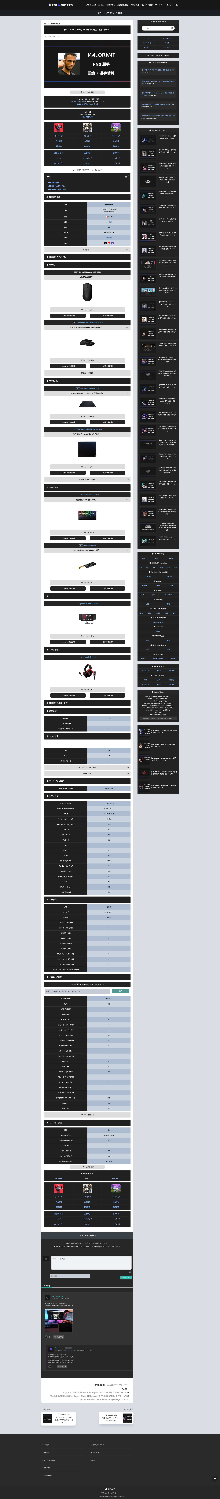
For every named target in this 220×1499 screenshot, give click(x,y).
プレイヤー (124, 1385)
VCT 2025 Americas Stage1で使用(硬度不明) (86, 393)
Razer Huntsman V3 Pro (90, 495)
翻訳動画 (59, 146)
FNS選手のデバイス (57, 186)
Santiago (148, 576)
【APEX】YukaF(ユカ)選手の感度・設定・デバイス (167, 220)
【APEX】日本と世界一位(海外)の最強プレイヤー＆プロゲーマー (167, 346)
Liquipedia (109, 238)
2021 (141, 567)
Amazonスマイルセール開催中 (111, 13)
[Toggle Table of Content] (125, 177)
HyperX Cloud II (90, 657)
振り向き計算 (147, 5)
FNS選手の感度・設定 (57, 189)
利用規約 (46, 1445)
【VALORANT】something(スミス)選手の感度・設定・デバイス (167, 166)
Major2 (173, 659)
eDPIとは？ (87, 773)
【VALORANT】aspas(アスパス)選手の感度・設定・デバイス (167, 414)
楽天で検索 (107, 316)
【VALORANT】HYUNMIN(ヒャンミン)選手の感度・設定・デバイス (167, 429)
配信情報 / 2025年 (86, 277)
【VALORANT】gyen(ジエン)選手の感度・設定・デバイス (167, 151)
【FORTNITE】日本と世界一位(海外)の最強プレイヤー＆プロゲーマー (167, 290)
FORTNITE (110, 5)
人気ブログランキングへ (98, 1445)
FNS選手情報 (54, 183)
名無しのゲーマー (67, 1350)
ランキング (58, 136)
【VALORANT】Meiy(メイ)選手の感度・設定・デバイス (167, 137)
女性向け (171, 680)
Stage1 (158, 585)
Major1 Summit (158, 659)
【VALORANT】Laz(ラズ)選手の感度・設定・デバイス (167, 192)
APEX (101, 5)
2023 (154, 567)
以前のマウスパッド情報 (87, 479)
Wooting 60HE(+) (89, 545)
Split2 (153, 595)
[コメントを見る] (215, 1479)
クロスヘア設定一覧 (87, 1115)
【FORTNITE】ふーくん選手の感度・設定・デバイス (167, 496)
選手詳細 (86, 250)
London (169, 576)
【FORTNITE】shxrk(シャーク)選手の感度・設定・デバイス (167, 538)
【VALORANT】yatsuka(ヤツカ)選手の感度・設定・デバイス (167, 317)
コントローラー (59, 163)
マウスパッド (87, 158)
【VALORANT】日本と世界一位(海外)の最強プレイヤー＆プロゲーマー (167, 263)
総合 (143, 558)
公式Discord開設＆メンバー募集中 (87, 104)
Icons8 (93, 1460)
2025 (168, 567)
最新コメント (58, 153)
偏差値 (171, 558)
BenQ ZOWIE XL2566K (90, 603)
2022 (147, 567)
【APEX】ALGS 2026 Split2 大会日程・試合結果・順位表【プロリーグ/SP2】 (167, 470)
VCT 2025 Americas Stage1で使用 (86, 550)
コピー (120, 991)
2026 (175, 567)
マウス (58, 158)
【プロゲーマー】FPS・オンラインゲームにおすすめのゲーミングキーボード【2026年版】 (167, 442)
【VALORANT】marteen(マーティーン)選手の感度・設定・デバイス (167, 359)
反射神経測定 (122, 5)
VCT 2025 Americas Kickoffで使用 (86, 434)
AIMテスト (135, 5)
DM (78, 101)
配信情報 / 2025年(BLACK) (86, 500)
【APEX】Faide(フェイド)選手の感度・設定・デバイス (157, 104)
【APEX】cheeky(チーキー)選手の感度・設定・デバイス (167, 234)
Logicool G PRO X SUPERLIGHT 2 (90, 322)
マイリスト (159, 5)
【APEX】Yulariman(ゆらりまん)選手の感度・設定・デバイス (167, 275)
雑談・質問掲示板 (87, 117)
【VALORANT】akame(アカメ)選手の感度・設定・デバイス (167, 206)
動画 (156, 558)
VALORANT (91, 5)
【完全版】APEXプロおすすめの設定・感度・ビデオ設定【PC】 (167, 180)
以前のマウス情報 (87, 373)
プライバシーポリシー (50, 1460)
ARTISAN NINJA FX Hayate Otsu (89, 429)
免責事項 (46, 1452)
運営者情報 (47, 1467)
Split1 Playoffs (158, 622)
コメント (73, 101)
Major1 (143, 659)
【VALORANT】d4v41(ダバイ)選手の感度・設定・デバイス (167, 386)
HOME (111, 1489)
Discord (83, 101)
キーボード (116, 158)
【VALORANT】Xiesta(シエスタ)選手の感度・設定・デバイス (167, 331)
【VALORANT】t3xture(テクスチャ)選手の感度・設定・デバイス (167, 456)
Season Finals (168, 595)
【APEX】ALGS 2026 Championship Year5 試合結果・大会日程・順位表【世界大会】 (167, 526)
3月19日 (67, 1392)
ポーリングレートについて (87, 767)
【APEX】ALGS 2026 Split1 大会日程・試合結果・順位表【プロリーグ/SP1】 (167, 373)
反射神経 (87, 153)
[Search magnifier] (172, 28)
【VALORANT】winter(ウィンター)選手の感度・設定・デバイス (167, 304)
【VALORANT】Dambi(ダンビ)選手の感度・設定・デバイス (167, 483)
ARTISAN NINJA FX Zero (89, 388)
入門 (158, 680)
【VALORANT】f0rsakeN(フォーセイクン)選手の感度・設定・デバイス (167, 401)
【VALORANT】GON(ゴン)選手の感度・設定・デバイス (167, 248)
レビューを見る (88, 310)
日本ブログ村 (95, 1452)
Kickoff (144, 585)
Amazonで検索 (67, 316)
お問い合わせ (47, 1475)
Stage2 (172, 585)
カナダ (126, 1399)
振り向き (116, 153)
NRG (110, 222)
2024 (161, 567)
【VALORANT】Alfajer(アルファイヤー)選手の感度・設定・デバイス (167, 512)
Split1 (142, 595)
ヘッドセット (115, 163)
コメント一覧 (172, 5)
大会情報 (59, 141)
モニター (87, 163)
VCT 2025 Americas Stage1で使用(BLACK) (86, 327)
